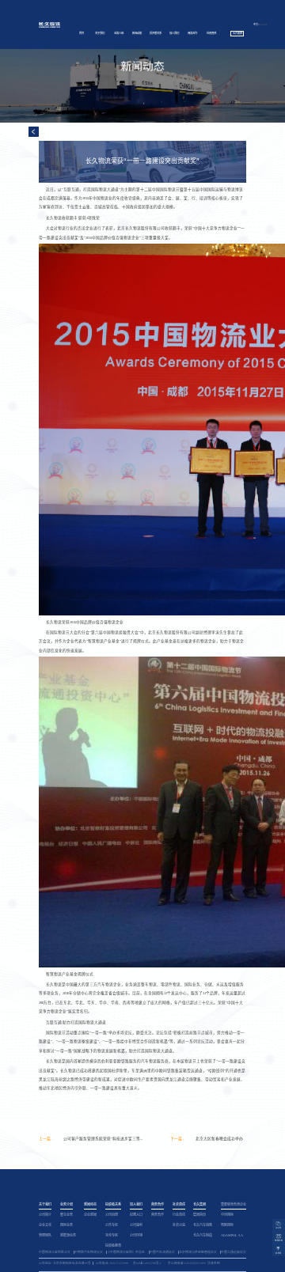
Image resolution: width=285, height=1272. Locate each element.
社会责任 (211, 33)
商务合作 (192, 33)
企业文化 (45, 1225)
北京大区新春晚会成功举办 (219, 1139)
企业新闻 (90, 1215)
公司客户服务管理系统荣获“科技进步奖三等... (102, 1139)
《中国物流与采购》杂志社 (126, 1252)
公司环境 (136, 1235)
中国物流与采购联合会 (54, 1252)
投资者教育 (113, 1245)
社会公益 (179, 1225)
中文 (255, 24)
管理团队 (45, 1235)
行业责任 (179, 1215)
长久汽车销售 (202, 1225)
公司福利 (136, 1225)
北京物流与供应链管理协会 (198, 1252)
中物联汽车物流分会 (88, 1252)
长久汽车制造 (202, 1235)
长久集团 (237, 33)
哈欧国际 (227, 1225)
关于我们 (99, 33)
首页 (81, 33)
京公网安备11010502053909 (187, 1263)
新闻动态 (137, 33)
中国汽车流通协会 (162, 1252)
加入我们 (174, 33)
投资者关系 (156, 33)
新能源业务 (68, 1235)
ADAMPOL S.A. (232, 1235)
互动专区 (111, 1235)
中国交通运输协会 (233, 1252)
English (263, 24)
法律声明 (213, 1263)
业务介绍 (119, 33)
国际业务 (66, 1225)
